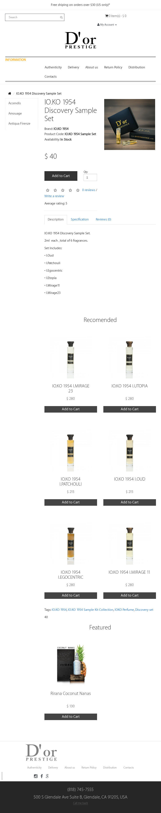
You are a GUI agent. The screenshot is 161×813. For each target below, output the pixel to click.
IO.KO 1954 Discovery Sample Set (38, 93)
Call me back (80, 803)
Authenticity (53, 67)
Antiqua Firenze (19, 123)
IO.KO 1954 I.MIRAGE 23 (70, 388)
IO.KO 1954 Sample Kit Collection (90, 610)
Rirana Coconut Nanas (71, 693)
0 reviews (88, 190)
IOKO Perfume (124, 610)
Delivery (73, 67)
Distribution (137, 67)
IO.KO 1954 (59, 610)
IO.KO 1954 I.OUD (129, 479)
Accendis (14, 103)
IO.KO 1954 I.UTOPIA (130, 386)
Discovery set (144, 610)
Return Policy (113, 67)
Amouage (15, 113)
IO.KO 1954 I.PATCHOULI (71, 482)
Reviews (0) (103, 219)
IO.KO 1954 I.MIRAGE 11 (130, 572)
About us (91, 67)
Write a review (54, 196)
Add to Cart (61, 176)
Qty (86, 171)
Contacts (51, 76)
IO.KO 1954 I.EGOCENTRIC (70, 575)
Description (56, 219)
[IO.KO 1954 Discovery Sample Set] (129, 124)
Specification (80, 219)
